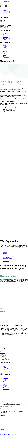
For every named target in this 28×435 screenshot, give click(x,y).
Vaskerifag (5, 252)
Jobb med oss (5, 2)
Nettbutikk (5, 47)
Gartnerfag (5, 254)
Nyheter (4, 35)
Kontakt (4, 10)
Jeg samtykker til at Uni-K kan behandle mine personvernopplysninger (10, 417)
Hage (4, 52)
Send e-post (2, 311)
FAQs (4, 34)
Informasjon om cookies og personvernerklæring (10, 434)
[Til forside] (3, 6)
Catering (4, 55)
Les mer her (2, 272)
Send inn (2, 415)
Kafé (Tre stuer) (6, 261)
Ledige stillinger (6, 38)
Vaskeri (4, 48)
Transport (5, 45)
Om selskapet (5, 9)
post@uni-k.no (3, 23)
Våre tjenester (6, 1)
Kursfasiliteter (6, 57)
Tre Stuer (5, 53)
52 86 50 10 (2, 21)
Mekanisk (5, 51)
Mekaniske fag (6, 253)
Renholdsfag (5, 256)
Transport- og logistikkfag (8, 258)
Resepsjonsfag (6, 257)
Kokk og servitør (6, 259)
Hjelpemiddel (5, 46)
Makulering (5, 50)
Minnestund (5, 56)
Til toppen (2, 429)
